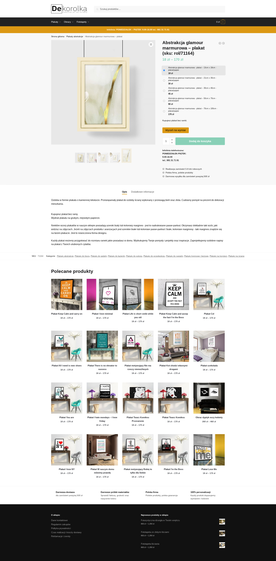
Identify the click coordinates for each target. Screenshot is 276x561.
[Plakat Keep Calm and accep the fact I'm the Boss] (173, 294)
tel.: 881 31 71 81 (161, 29)
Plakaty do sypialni (174, 256)
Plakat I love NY (67, 469)
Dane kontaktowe (59, 520)
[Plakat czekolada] (209, 346)
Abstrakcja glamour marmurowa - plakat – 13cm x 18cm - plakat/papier (192, 68)
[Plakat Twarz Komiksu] (173, 398)
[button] (151, 44)
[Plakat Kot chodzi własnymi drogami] (173, 346)
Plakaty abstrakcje (74, 36)
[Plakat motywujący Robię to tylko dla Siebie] (138, 449)
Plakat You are (66, 417)
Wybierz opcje (67, 327)
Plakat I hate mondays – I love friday (102, 419)
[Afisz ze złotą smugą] (223, 43)
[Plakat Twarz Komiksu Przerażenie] (138, 398)
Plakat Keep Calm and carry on (66, 314)
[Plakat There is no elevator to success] (102, 346)
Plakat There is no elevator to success (102, 367)
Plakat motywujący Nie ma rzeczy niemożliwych (138, 367)
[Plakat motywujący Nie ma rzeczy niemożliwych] (138, 346)
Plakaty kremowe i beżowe (196, 256)
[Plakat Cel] (209, 294)
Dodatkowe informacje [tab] (142, 192)
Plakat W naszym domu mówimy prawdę (102, 471)
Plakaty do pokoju (134, 256)
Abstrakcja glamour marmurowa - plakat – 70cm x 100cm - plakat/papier (192, 109)
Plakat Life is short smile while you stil (138, 315)
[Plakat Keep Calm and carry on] (66, 294)
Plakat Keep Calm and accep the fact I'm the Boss (173, 315)
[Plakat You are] (66, 398)
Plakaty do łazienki (116, 256)
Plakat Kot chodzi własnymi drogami (173, 367)
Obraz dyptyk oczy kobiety (209, 417)
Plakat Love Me (209, 469)
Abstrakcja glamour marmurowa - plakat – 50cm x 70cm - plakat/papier (192, 99)
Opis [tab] (124, 192)
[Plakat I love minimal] (102, 294)
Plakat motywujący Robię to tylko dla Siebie (138, 471)
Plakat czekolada (209, 365)
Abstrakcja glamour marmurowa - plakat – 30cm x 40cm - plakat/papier (192, 89)
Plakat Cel (209, 314)
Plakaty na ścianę (236, 256)
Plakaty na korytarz (218, 256)
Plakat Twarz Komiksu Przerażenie (138, 419)
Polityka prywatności (61, 528)
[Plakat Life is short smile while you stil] (138, 294)
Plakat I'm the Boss (173, 469)
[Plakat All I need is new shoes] (66, 346)
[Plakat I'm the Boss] (173, 449)
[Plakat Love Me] (209, 449)
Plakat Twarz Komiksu (173, 417)
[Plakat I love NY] (66, 449)
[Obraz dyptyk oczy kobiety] (209, 398)
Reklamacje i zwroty (60, 536)
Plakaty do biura (82, 256)
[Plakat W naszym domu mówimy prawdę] (102, 449)
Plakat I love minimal (102, 314)
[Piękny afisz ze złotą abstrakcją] (219, 43)
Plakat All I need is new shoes (67, 365)
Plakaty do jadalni (99, 256)
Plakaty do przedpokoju (154, 256)
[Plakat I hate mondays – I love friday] (102, 398)
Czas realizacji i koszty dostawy (66, 532)
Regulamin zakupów (60, 524)
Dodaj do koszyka (200, 141)
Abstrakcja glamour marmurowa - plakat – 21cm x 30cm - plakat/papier (192, 79)
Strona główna (57, 36)
